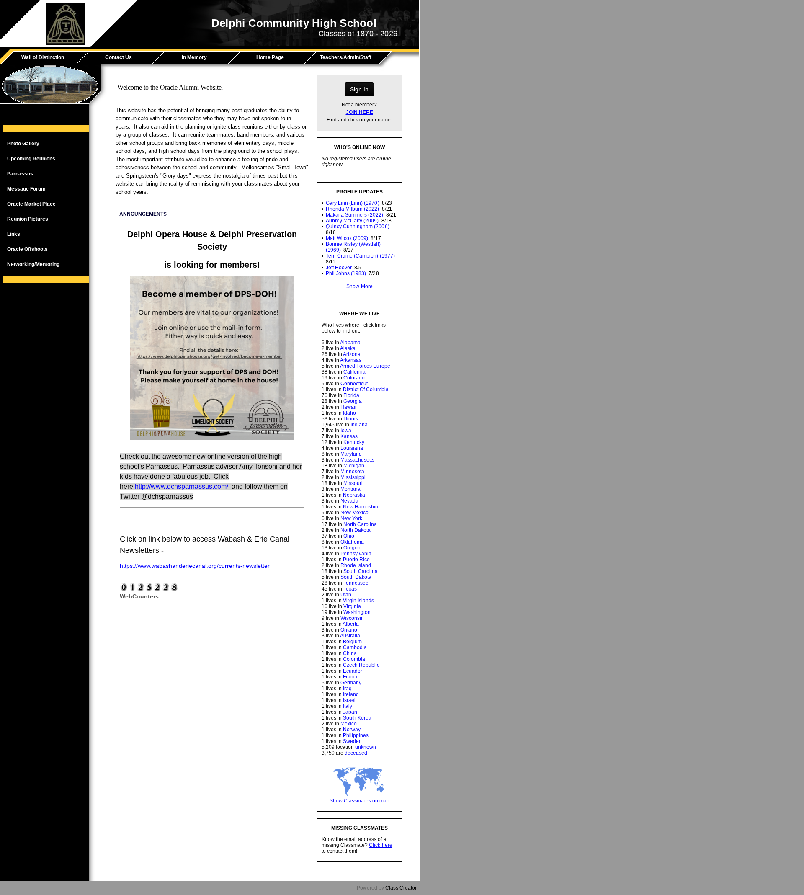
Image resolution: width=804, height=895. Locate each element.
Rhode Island (355, 565)
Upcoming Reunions (31, 159)
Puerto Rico (356, 559)
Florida (351, 395)
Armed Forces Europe (365, 366)
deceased (356, 753)
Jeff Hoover (339, 268)
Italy (347, 706)
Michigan (353, 466)
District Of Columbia (365, 389)
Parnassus (20, 174)
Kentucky (353, 442)
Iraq (347, 688)
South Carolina (360, 571)
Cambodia (355, 647)
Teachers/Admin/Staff (345, 57)
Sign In (359, 89)
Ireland (351, 694)
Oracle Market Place (31, 204)
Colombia (354, 659)
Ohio (348, 536)
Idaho (349, 413)
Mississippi (353, 477)
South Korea (357, 718)
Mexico (348, 724)
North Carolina (360, 524)
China (350, 653)
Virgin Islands (358, 601)
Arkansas (350, 360)
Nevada (349, 501)
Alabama (350, 343)
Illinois (350, 419)
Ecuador (352, 671)
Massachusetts (357, 460)
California (354, 372)
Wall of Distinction (42, 57)
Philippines (355, 735)
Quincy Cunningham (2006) (357, 227)
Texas (350, 589)
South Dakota (355, 577)
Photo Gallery (23, 144)
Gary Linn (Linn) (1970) (352, 203)
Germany (350, 683)
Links (13, 234)
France (351, 677)
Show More (359, 286)
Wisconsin (352, 618)
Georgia (352, 401)
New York (351, 518)
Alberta (351, 624)
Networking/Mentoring (33, 264)
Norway (352, 730)
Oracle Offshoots (27, 249)
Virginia (352, 606)
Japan (350, 712)
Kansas (349, 436)
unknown (365, 747)
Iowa (345, 430)
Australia (350, 636)
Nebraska (354, 495)
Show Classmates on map (359, 801)
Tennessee (355, 583)
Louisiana (351, 448)
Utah (345, 595)
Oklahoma (352, 542)
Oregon (352, 548)
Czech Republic (361, 665)
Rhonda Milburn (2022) (352, 209)
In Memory (194, 57)
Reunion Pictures (27, 219)
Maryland (351, 454)
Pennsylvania (355, 554)
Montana (350, 489)
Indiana (359, 425)
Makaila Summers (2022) (354, 215)
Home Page (270, 57)
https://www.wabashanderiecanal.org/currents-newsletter (195, 565)
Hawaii (348, 407)
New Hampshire (361, 507)
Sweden (352, 741)
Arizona (352, 354)
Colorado (354, 378)
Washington (357, 612)
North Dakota (355, 530)
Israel (349, 700)
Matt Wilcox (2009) (347, 238)
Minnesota (352, 472)
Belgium (352, 642)
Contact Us (118, 57)
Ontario (348, 630)
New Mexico (354, 513)
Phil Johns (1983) (346, 273)
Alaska (348, 348)
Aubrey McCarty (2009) (352, 221)
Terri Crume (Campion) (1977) (360, 256)
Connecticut (354, 384)
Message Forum (26, 189)
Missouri (353, 483)
